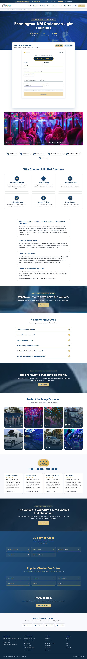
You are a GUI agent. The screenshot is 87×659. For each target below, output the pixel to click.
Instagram (82, 656)
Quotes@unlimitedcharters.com (10, 644)
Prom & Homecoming (29, 641)
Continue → (43, 94)
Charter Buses (48, 641)
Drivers (67, 641)
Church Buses (48, 650)
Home (5, 9)
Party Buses (47, 638)
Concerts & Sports (28, 650)
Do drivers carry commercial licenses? (43, 345)
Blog (65, 5)
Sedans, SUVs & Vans (50, 643)
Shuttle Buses (48, 645)
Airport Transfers (27, 643)
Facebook (75, 656)
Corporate (54, 5)
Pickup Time (46, 83)
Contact (67, 645)
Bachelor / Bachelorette (29, 647)
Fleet (30, 5)
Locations (35, 5)
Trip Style (26, 62)
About (69, 5)
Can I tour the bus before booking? (43, 329)
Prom (48, 5)
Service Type (46, 62)
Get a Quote (43, 305)
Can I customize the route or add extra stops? (43, 351)
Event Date (26, 83)
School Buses (48, 647)
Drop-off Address (27, 77)
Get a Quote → (81, 5)
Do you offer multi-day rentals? (43, 335)
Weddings (43, 5)
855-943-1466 (37, 1)
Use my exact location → (43, 543)
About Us (68, 638)
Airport (60, 5)
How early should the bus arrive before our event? (43, 356)
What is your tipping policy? (43, 340)
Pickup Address (27, 68)
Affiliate (74, 5)
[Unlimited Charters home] (7, 5)
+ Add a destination (29, 74)
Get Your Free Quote (43, 605)
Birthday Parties (27, 645)
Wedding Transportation (29, 638)
